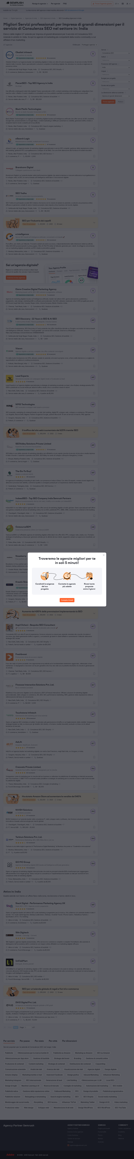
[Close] (103, 555)
